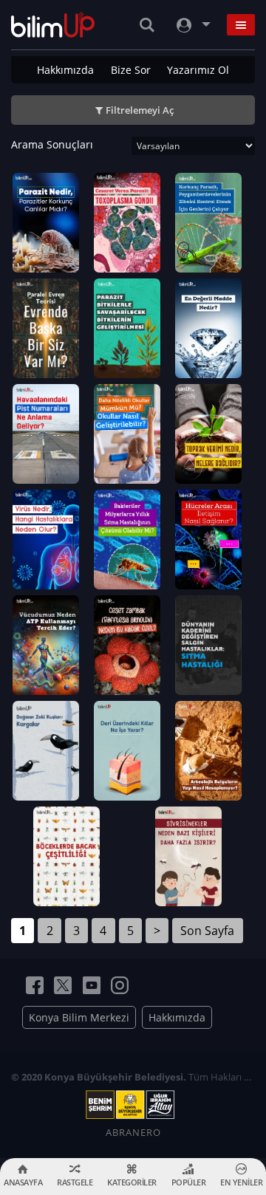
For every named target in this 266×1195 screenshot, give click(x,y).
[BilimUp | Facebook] (34, 985)
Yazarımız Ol (198, 70)
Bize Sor (131, 70)
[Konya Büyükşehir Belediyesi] (133, 1105)
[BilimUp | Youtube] (91, 985)
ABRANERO (133, 1132)
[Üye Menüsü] (192, 25)
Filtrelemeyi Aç (140, 110)
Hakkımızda (65, 70)
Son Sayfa (207, 930)
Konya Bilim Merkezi (79, 1017)
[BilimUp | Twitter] (62, 985)
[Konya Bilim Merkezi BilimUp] (53, 25)
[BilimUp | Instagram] (119, 985)
